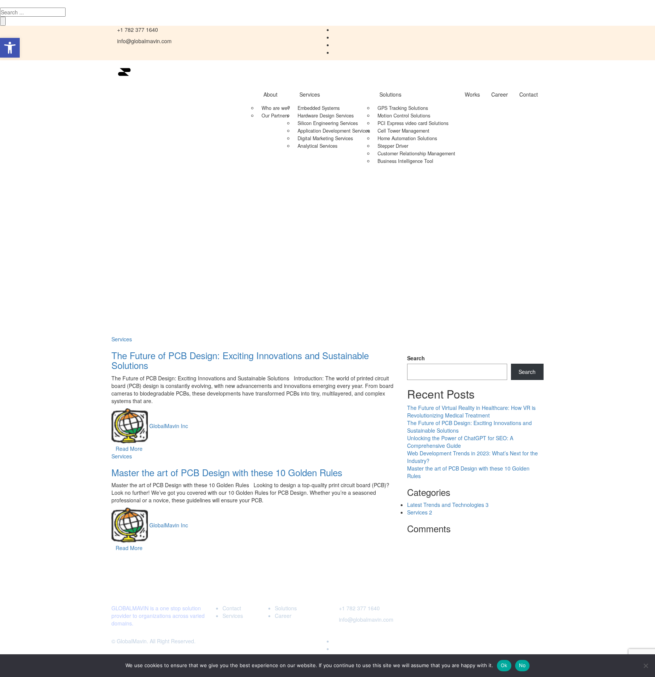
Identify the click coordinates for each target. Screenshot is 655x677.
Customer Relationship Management (416, 153)
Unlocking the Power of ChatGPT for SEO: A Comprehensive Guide (460, 441)
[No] (645, 665)
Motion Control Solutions (404, 115)
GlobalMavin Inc (168, 425)
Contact (528, 94)
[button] (10, 48)
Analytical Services (317, 145)
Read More (129, 448)
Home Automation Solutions (407, 138)
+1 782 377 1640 (359, 608)
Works (472, 94)
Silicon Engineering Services (328, 123)
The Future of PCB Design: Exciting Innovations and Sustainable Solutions (240, 360)
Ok (504, 665)
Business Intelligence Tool (405, 161)
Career (499, 94)
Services (309, 94)
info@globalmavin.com (366, 619)
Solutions (390, 94)
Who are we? (276, 108)
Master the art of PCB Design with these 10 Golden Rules (226, 472)
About (270, 94)
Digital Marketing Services (325, 138)
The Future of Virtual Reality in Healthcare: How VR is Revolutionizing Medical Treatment (471, 411)
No (522, 665)
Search (416, 358)
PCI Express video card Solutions (413, 123)
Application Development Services (334, 130)
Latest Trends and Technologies (448, 504)
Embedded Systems (319, 108)
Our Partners (275, 115)
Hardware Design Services (326, 115)
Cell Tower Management (403, 130)
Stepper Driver (393, 145)
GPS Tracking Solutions (403, 108)
